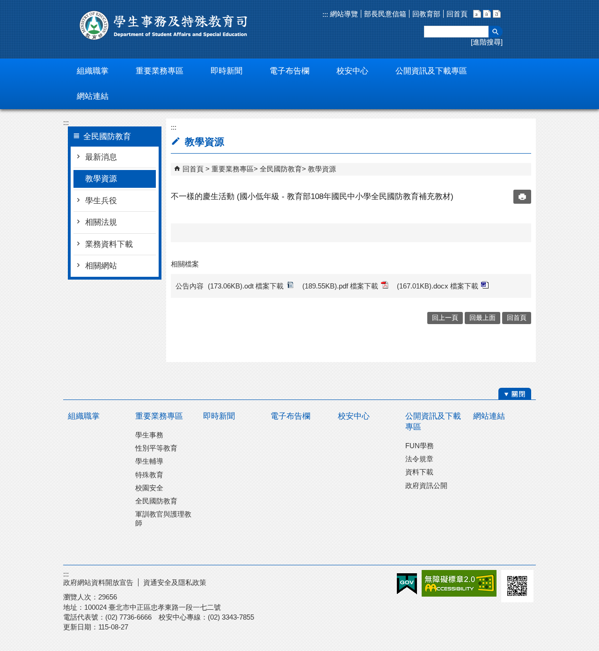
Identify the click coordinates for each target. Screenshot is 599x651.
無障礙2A (459, 583)
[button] (496, 31)
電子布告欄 (290, 416)
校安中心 (354, 416)
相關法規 (101, 222)
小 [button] (477, 14)
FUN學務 (419, 446)
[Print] (522, 197)
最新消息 (101, 157)
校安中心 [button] (352, 71)
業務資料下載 (109, 244)
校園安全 (149, 488)
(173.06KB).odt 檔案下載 (246, 286)
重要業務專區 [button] (159, 71)
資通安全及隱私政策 (174, 582)
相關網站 (101, 265)
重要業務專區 (233, 169)
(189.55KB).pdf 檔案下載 (340, 286)
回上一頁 (445, 317)
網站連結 (489, 416)
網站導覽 (343, 14)
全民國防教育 (281, 169)
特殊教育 (149, 475)
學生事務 (149, 435)
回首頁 (457, 14)
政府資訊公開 (426, 485)
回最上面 (482, 317)
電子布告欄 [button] (289, 71)
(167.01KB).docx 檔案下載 (437, 286)
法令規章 (419, 459)
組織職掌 (84, 416)
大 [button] (497, 14)
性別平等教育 (156, 448)
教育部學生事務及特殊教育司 (163, 25)
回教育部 (426, 14)
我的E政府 (407, 584)
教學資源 (101, 178)
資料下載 (419, 472)
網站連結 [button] (93, 96)
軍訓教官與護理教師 (163, 518)
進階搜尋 (487, 42)
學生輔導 (149, 461)
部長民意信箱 (385, 14)
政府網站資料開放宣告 (98, 582)
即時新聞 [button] (226, 71)
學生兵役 (101, 200)
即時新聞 (219, 416)
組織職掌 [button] (93, 71)
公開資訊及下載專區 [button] (431, 71)
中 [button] (486, 13)
